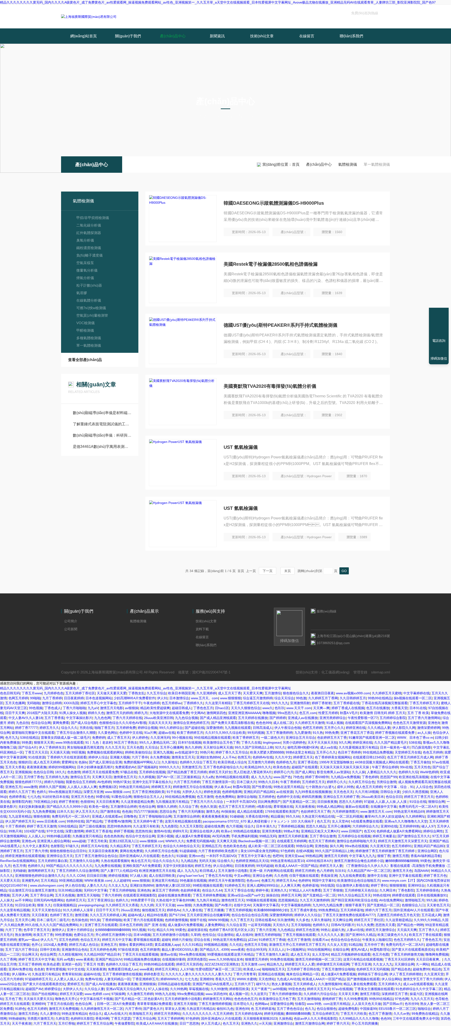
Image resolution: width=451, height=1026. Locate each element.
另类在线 (86, 728)
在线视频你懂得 (173, 959)
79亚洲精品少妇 (45, 801)
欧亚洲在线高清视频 (413, 777)
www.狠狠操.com (117, 792)
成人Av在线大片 (115, 1013)
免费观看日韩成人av (123, 969)
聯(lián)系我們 (351, 36)
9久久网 (345, 742)
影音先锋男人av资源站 (333, 772)
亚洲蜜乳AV (30, 880)
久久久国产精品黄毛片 (390, 742)
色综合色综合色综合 (345, 939)
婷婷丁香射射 (321, 703)
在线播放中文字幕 (383, 806)
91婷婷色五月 (235, 885)
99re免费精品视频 (190, 994)
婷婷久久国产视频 (52, 787)
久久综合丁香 (188, 806)
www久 (267, 708)
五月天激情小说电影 (233, 870)
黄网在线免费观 (131, 851)
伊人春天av (222, 787)
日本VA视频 (142, 935)
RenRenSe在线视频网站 (18, 861)
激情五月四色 (28, 1013)
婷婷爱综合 (52, 989)
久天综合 (151, 747)
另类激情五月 (191, 767)
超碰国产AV (34, 989)
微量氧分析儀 (86, 270)
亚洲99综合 (416, 885)
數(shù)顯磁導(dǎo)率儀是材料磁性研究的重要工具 (102, 413)
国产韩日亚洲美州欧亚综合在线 (354, 900)
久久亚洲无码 (160, 737)
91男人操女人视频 (72, 713)
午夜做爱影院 (124, 1023)
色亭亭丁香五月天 (36, 930)
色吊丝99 (411, 1004)
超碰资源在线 (197, 930)
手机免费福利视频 (244, 836)
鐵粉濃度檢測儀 (88, 248)
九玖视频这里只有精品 (172, 801)
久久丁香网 (8, 959)
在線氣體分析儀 (88, 300)
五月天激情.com (253, 964)
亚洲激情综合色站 (75, 949)
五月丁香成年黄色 (303, 910)
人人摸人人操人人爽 (82, 787)
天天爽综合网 (342, 920)
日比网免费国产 (269, 801)
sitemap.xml (380, 672)
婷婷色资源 (212, 792)
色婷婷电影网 (232, 792)
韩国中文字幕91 (323, 880)
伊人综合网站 (223, 866)
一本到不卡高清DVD (241, 801)
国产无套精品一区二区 (299, 801)
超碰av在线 (166, 732)
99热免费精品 (328, 910)
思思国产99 (388, 777)
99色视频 (36, 708)
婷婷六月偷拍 (182, 939)
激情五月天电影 (111, 708)
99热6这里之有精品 (300, 752)
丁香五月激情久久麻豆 (272, 954)
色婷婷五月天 (76, 900)
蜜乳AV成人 (359, 949)
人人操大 (6, 900)
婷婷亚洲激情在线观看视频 (25, 856)
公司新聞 (70, 629)
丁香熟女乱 (136, 693)
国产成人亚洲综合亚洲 (105, 762)
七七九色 (33, 797)
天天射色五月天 (438, 905)
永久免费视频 (160, 757)
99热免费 (331, 732)
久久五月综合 (156, 693)
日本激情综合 (179, 698)
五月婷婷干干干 (129, 703)
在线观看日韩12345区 (369, 757)
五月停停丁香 (374, 944)
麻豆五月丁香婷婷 (165, 890)
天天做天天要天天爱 (111, 693)
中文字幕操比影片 (79, 718)
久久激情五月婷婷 (140, 994)
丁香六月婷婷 (111, 895)
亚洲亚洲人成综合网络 (53, 841)
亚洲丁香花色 (307, 762)
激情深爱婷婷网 (428, 728)
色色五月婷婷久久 (407, 939)
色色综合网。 (85, 1004)
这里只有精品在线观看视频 (363, 959)
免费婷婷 (98, 737)
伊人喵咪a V (21, 974)
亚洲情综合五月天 (60, 856)
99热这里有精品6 (74, 1013)
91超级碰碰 (187, 851)
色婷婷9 (304, 880)
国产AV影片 (223, 905)
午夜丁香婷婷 (290, 782)
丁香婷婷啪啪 (112, 920)
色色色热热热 (114, 836)
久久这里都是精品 (398, 920)
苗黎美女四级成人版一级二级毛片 (65, 737)
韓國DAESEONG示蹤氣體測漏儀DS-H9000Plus (274, 203)
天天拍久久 (281, 925)
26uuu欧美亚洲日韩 (158, 718)
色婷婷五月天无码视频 (372, 969)
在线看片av (320, 939)
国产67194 (177, 915)
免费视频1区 (108, 787)
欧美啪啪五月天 (140, 1013)
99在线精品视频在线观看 (212, 737)
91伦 (151, 930)
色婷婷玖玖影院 (81, 1018)
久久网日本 (387, 890)
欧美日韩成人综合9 (232, 762)
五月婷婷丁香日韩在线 (303, 969)
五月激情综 (272, 693)
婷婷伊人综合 (98, 757)
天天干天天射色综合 (46, 910)
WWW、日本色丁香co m (415, 737)
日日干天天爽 (15, 713)
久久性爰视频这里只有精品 (358, 747)
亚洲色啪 (321, 846)
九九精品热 (189, 861)
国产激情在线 (110, 811)
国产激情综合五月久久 (413, 836)
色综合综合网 (41, 723)
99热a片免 (291, 831)
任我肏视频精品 (64, 905)
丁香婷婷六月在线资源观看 (66, 757)
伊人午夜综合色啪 (287, 728)
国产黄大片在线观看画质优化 (413, 949)
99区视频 (78, 752)
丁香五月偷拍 (420, 762)
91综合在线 (417, 801)
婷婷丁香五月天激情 (41, 826)
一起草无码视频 (259, 925)
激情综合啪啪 (247, 797)
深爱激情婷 (214, 728)
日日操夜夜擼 (327, 801)
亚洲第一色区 (71, 964)
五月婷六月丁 (244, 984)
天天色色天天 (343, 792)
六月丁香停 (140, 757)
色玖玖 (279, 708)
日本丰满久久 (266, 826)
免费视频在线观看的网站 (105, 752)
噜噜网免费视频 (436, 954)
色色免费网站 (225, 797)
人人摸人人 (36, 836)
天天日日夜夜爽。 (429, 959)
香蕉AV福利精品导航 (426, 856)
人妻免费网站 (214, 925)
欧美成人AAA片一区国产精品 (296, 866)
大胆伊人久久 (192, 792)
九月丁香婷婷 (52, 698)
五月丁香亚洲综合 (100, 900)
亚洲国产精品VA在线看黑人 (212, 984)
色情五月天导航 (255, 944)
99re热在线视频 (356, 846)
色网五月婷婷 (18, 698)
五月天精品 (49, 880)
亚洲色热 (143, 890)
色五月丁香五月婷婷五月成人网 (410, 757)
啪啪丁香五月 (104, 728)
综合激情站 (225, 935)
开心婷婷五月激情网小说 (113, 935)
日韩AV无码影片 (343, 925)
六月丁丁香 (13, 930)
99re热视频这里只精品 (65, 792)
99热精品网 (313, 856)
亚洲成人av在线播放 (303, 718)
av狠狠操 (131, 708)
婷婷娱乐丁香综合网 (372, 974)
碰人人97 (428, 826)
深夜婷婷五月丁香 (394, 994)
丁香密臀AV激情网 (117, 821)
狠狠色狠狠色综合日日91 (68, 851)
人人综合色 (424, 787)
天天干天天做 (165, 905)
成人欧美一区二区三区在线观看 (271, 846)
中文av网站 (242, 875)
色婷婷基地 (310, 885)
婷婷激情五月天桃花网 (332, 964)
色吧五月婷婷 (312, 728)
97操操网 (118, 994)
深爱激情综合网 (281, 1004)
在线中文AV (242, 905)
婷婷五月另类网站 (167, 1013)
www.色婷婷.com (97, 994)
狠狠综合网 (436, 801)
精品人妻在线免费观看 (359, 984)
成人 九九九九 (261, 777)
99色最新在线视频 (193, 880)
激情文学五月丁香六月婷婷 (423, 979)
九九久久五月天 (421, 999)
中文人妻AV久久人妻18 (25, 718)
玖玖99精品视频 (70, 890)
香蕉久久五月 (225, 979)
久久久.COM (75, 875)
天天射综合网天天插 (218, 747)
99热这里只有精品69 (409, 811)
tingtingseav (272, 742)
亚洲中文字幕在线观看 (405, 875)
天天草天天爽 (348, 994)
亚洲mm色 (196, 856)
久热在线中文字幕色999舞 (175, 900)
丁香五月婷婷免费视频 (209, 895)
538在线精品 (29, 737)
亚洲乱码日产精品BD (259, 792)
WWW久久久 (174, 841)
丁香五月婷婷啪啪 (122, 890)
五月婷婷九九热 (56, 777)
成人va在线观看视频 (418, 984)
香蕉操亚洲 (329, 875)
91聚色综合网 (121, 797)
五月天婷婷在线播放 (253, 718)
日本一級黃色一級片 (395, 747)
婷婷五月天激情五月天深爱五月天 (402, 841)
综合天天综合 (284, 698)
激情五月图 (400, 856)
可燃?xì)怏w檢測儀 (91, 308)
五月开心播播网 (171, 747)
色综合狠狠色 (326, 1009)
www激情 (30, 787)
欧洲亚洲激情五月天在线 (157, 870)
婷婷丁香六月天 (338, 1023)
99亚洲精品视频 (70, 880)
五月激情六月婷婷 (261, 762)
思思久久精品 (316, 826)
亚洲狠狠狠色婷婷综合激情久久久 (39, 875)
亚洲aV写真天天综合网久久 (126, 989)
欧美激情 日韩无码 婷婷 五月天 (382, 713)
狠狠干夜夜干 (355, 905)
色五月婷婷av (172, 703)
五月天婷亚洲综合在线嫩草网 (208, 915)
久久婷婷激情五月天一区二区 (101, 1009)
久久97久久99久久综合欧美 (225, 732)
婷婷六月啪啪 (54, 782)
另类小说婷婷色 (294, 742)
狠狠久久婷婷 (167, 806)
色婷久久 (122, 900)
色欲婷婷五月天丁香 (332, 737)
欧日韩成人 (208, 870)
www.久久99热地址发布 (226, 959)
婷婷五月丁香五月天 (419, 797)
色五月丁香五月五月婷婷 (236, 806)
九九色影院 (169, 826)
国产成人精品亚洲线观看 (218, 718)
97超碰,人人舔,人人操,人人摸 (386, 801)
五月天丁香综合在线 (239, 890)
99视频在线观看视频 (261, 900)
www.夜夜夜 (84, 959)
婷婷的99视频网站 (61, 767)
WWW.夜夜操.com (97, 880)
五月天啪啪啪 (301, 925)
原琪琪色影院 (197, 959)
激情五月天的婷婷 (119, 713)
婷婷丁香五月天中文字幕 (36, 959)
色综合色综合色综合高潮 (249, 915)
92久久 (280, 747)
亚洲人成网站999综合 (263, 885)
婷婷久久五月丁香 (21, 792)
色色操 (127, 811)
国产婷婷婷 (277, 718)
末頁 (287, 571)
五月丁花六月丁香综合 (21, 949)
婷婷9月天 (180, 831)
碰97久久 (263, 984)
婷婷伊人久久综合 (307, 915)
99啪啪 (35, 698)
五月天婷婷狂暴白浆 (52, 861)
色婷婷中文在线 (130, 732)
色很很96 (87, 801)
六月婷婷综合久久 (365, 826)
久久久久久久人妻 (330, 935)
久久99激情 (218, 989)
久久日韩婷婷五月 (353, 698)
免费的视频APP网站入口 (141, 762)
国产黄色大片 (153, 1009)
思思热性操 (143, 831)
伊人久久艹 (48, 939)
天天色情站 (266, 979)
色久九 (310, 1009)
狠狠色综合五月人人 (148, 797)
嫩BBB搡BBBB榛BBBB (401, 861)
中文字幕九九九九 (362, 856)
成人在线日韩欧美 (162, 875)
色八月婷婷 (325, 870)
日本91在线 (417, 708)
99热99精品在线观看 (159, 964)
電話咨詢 (438, 340)
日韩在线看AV (265, 920)
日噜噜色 (130, 816)
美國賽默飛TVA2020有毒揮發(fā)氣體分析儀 (270, 386)
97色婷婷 (287, 851)
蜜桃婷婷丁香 (332, 999)
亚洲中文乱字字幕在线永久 (152, 782)
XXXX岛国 (70, 703)
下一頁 (267, 571)
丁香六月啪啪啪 (74, 708)
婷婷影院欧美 (239, 989)
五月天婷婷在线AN (248, 1013)
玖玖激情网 (285, 920)
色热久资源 (208, 806)
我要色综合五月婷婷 (80, 782)
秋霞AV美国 (241, 787)
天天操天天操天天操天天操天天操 (345, 767)
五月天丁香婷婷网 (170, 1018)
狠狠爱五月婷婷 (256, 959)
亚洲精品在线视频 (271, 974)
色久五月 (323, 821)
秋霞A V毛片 (349, 713)
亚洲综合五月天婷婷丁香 (341, 797)
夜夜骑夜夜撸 (37, 767)
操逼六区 (416, 994)
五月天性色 (422, 767)
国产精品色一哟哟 (410, 925)
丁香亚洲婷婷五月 (145, 979)
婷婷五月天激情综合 (380, 930)
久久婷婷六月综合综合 (319, 994)
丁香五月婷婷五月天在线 (251, 703)
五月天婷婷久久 (389, 984)
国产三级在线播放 (92, 826)
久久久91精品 (192, 944)
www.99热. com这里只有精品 (328, 1004)
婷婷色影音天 (153, 974)
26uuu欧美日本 (372, 797)
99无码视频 (255, 732)
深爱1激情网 (74, 831)
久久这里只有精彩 (218, 703)
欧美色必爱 (51, 964)
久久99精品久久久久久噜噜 (359, 1018)
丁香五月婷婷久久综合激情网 (77, 870)
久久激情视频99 (330, 984)
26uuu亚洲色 (130, 910)
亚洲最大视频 (120, 757)
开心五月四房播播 (364, 1023)
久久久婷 (146, 905)
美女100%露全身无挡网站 (260, 851)
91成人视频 (334, 723)
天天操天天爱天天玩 (38, 999)
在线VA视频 (304, 851)
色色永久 (168, 856)
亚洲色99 (242, 1009)
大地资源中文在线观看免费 (169, 713)
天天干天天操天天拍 (322, 742)
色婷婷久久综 (408, 772)
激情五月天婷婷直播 (293, 836)
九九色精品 (285, 930)
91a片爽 (150, 732)
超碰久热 (338, 930)
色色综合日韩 (43, 772)
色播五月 (267, 880)
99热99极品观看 (58, 836)
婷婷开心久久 (336, 782)
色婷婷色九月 (286, 762)
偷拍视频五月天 (153, 910)
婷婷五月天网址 (166, 969)
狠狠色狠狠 (41, 816)
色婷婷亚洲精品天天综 (252, 861)
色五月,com (307, 713)
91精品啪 (355, 944)
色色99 (386, 1018)
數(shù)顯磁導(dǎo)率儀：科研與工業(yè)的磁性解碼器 (102, 435)
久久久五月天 (115, 747)
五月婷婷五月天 (313, 782)
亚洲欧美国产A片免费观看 (142, 866)
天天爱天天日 (10, 880)
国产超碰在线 (194, 728)
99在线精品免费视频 (378, 752)
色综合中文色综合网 (140, 836)
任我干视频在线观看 (304, 875)
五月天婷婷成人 (304, 984)
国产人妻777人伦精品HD (119, 870)
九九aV (93, 708)
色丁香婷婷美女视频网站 (333, 757)
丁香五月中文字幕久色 (254, 856)
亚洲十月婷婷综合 (80, 930)
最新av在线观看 (357, 806)
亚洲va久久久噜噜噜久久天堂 (405, 821)
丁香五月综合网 (144, 1018)
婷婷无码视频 (274, 1013)
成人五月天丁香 (229, 693)
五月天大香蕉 (15, 767)
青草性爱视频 (56, 969)
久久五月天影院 (190, 826)
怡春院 (300, 1004)
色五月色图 (380, 954)
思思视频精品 (288, 900)
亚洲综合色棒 (262, 875)
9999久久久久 (169, 767)
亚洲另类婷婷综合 (332, 718)
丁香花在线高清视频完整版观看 (385, 703)
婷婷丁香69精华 (317, 777)
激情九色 (212, 811)
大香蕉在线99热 (257, 816)
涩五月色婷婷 (68, 939)
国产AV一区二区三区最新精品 (178, 777)
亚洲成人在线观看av (107, 816)
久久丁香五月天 (241, 920)
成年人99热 (345, 787)
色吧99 (277, 856)
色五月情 (19, 866)
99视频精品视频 (215, 944)
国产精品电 (94, 821)
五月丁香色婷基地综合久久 (223, 767)
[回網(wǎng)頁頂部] (438, 323)
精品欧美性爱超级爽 (155, 708)
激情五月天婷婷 (335, 856)
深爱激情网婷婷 (280, 915)
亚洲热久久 (279, 890)
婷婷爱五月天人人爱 (300, 964)
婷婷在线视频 (118, 875)
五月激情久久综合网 (84, 861)
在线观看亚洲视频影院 (139, 895)
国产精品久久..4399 (214, 949)
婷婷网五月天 (161, 787)
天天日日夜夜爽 (107, 801)
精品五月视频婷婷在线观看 (350, 954)
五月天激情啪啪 (308, 999)
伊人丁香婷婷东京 (52, 747)
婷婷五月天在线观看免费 (100, 772)
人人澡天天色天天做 (366, 1004)
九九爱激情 (302, 732)
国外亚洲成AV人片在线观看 (139, 856)
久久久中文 (283, 757)
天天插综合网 (404, 964)
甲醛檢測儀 (85, 330)
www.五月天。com (204, 698)
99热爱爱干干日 (142, 900)
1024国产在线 (34, 831)
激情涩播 (81, 915)
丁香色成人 (52, 708)
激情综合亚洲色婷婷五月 (191, 723)
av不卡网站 (23, 900)
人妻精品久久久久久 (382, 772)
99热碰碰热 (16, 1018)
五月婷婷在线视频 (152, 772)
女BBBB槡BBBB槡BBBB (112, 930)
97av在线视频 (342, 989)
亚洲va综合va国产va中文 (245, 895)
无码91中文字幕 (95, 890)
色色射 (39, 969)
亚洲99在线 (389, 826)
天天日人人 (276, 949)
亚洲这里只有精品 (165, 880)
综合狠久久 (225, 861)
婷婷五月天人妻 (330, 866)
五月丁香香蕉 (54, 718)
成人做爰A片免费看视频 (192, 836)
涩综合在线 (202, 939)
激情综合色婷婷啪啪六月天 (356, 841)
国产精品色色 (401, 969)
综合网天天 (30, 954)
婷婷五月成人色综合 (84, 944)
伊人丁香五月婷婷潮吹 (405, 974)
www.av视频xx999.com (353, 693)
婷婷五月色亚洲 (307, 930)
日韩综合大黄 (390, 792)
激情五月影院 (370, 994)
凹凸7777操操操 (146, 811)
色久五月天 (231, 1023)
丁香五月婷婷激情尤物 (407, 954)
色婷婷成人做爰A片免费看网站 (399, 831)
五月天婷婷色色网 (103, 949)
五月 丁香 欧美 (418, 713)
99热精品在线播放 (246, 831)
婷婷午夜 (262, 890)
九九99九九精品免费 (327, 905)
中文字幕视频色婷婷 (296, 905)
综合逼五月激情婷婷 (257, 698)
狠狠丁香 (383, 856)
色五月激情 (205, 797)
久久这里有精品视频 (15, 910)
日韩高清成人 (262, 728)
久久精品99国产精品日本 (102, 954)
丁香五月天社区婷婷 (399, 959)
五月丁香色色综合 (290, 1009)
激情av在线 (168, 954)
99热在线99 (381, 895)
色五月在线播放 (377, 708)
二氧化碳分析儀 (88, 225)
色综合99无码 (256, 949)
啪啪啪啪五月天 (273, 969)
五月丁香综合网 (41, 895)
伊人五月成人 (211, 1023)
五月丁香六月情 (36, 851)
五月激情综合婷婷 (123, 806)
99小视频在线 (182, 737)
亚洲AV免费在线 (20, 969)
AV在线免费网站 (391, 900)
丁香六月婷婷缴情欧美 (285, 994)
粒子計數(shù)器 (89, 285)
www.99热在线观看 (69, 742)
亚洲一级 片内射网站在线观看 (271, 870)
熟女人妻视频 (281, 984)
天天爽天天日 (102, 777)
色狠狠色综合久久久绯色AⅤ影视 (122, 723)
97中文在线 (55, 831)
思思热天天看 (385, 925)
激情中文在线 (377, 875)
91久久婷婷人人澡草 (78, 910)
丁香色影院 (406, 890)
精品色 (436, 969)
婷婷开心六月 (283, 772)
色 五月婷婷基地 (263, 1009)
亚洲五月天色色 (82, 797)
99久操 (431, 900)
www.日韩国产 (351, 831)
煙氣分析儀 (85, 278)
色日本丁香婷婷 (349, 752)
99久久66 (293, 816)
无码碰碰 (19, 870)
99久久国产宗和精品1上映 (254, 747)
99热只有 (207, 752)
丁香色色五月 (203, 708)
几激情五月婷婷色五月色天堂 (398, 915)
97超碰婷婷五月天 (38, 979)
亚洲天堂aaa (294, 856)
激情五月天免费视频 (63, 1009)
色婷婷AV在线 (263, 757)
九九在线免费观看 (352, 875)
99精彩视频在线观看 (208, 885)
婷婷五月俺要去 (384, 836)
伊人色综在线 (75, 885)
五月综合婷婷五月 (325, 1013)
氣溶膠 (81, 293)
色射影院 (57, 846)
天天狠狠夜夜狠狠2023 (260, 1018)
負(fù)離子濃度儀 (89, 255)
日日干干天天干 (107, 910)
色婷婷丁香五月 (61, 915)
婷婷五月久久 (49, 728)
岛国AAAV (421, 870)
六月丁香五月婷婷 (187, 782)
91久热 (318, 732)
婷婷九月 (141, 713)
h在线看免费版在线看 (366, 821)
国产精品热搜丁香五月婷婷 (187, 772)
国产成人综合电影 (84, 723)
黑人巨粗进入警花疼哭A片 (252, 772)
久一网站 (422, 964)
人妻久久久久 (96, 885)
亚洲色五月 (13, 787)
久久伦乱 (235, 944)
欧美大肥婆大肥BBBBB (267, 752)
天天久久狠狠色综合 (245, 708)
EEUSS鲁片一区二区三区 (397, 1009)
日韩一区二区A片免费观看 (116, 1004)
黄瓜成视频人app (167, 944)
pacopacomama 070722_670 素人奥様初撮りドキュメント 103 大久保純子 (259, 821)
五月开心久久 (334, 728)
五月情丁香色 (33, 777)
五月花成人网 (431, 915)
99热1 (325, 930)
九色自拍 (22, 723)
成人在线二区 (283, 723)
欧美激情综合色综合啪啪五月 (358, 880)
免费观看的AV (125, 767)
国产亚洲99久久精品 (361, 935)
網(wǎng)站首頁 (83, 36)
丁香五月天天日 (36, 752)
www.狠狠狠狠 (230, 698)
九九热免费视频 (43, 811)
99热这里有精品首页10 (287, 861)
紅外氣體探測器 (88, 233)
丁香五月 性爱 (93, 964)
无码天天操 (207, 861)
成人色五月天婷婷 (46, 762)
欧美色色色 (281, 767)
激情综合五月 (80, 777)
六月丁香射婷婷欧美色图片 (218, 851)
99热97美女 (121, 782)
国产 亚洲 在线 (155, 925)
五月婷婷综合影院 (393, 718)
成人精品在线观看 (250, 811)
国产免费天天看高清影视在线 (232, 723)
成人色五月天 (300, 954)
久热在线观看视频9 (115, 861)
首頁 (295, 164)
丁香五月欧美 (97, 841)
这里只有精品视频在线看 (183, 821)
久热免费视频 (203, 905)
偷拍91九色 (225, 1009)
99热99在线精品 (380, 698)
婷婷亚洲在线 (355, 728)
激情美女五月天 (182, 757)
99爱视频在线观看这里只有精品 (230, 954)
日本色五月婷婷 (130, 925)
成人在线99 (244, 935)
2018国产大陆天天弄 (42, 713)
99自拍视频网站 (319, 949)
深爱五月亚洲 (93, 792)
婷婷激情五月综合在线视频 (192, 787)
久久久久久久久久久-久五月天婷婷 (207, 1013)
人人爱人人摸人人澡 (68, 979)
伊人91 (162, 698)
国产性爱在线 (262, 787)
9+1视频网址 (296, 949)
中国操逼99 (368, 1009)
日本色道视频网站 (99, 698)
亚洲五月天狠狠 (185, 1004)
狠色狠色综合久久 (296, 693)
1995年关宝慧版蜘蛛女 (336, 762)
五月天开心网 (25, 920)
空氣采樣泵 (85, 263)
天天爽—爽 (321, 708)
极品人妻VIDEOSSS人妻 (180, 949)
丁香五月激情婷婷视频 (214, 1004)
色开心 (36, 944)
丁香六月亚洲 (266, 930)
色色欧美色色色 (234, 846)
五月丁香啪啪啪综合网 (155, 816)
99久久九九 (279, 703)
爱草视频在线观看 (146, 939)
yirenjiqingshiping (91, 905)
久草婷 (195, 935)
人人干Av (229, 757)
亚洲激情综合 (283, 1023)
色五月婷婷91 (402, 846)
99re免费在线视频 (192, 954)
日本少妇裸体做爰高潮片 (95, 767)
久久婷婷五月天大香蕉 (121, 905)
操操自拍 (272, 895)
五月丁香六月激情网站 (424, 718)
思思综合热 (167, 811)
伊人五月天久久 (86, 811)
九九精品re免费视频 (345, 777)
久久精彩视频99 (70, 954)
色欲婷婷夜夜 (190, 890)
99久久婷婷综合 (171, 728)
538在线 (415, 742)
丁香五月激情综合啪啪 (338, 969)
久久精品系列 (120, 846)
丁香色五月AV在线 (218, 875)
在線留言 (306, 36)
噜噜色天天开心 (66, 999)
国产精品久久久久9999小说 (67, 806)
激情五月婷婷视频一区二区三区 (318, 959)
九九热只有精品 (207, 900)
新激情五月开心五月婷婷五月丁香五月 (297, 944)
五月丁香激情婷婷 (279, 732)
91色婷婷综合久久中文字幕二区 (419, 989)
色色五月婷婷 (433, 752)
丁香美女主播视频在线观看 (374, 989)
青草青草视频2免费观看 (154, 1004)
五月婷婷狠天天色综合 (361, 890)
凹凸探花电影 (421, 747)
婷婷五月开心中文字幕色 (98, 703)
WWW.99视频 (218, 920)
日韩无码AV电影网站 (49, 900)
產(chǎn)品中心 (173, 36)
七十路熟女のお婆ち (320, 787)
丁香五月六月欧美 (353, 1013)
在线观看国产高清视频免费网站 (368, 723)
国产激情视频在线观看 (363, 979)
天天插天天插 (60, 752)
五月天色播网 (15, 703)
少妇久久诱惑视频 (415, 792)
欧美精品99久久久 (258, 767)
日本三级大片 (246, 782)
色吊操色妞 (79, 920)
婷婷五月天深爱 (71, 994)
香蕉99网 (102, 1018)
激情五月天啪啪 (88, 895)
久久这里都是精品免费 (137, 801)
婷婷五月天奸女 (220, 772)
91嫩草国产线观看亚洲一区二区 (372, 737)
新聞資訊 (217, 36)
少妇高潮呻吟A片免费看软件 (134, 698)
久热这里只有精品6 (46, 974)
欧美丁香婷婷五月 (190, 732)
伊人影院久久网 (403, 728)
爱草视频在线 (283, 806)
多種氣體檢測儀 (88, 338)
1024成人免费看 (55, 944)
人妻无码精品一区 (117, 979)
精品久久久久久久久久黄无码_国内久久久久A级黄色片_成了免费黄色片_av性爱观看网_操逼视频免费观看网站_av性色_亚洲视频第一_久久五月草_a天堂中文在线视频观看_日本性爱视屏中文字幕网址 (145, 688)
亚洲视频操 (23, 772)
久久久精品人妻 (378, 728)
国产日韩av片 (393, 1004)
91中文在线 (75, 969)
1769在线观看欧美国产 (282, 811)
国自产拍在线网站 (44, 994)
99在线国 (327, 885)
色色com (252, 880)
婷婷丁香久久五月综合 (231, 752)
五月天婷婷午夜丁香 (148, 821)
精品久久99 (164, 930)
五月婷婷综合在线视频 (354, 836)
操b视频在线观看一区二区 (413, 698)
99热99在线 (75, 821)
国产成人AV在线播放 (101, 984)
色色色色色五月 (245, 999)
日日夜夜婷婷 (74, 698)
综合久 (249, 826)
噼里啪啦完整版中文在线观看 (33, 732)
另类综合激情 (386, 782)
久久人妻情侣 (50, 1013)
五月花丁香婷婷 (29, 964)
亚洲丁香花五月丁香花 (356, 732)
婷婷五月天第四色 (189, 964)
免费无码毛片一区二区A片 (418, 806)
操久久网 (336, 846)
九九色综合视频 (186, 718)
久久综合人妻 (94, 989)
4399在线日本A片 (319, 861)
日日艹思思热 (189, 1023)
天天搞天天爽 (407, 930)
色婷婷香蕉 (17, 797)
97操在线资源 (128, 949)
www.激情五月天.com (376, 811)
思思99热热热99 (119, 826)
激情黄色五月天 (124, 777)
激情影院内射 (21, 801)
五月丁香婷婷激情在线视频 (122, 974)
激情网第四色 (216, 713)
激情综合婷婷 (52, 703)
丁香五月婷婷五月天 (424, 703)
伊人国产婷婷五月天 (20, 821)
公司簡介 (70, 621)
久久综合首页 (236, 925)
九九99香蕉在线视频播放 (313, 792)
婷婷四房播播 (311, 797)
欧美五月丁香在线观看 (425, 935)
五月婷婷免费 (126, 728)
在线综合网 (341, 949)
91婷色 (20, 1009)
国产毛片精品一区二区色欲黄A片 (139, 999)
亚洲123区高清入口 (123, 841)
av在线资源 (284, 792)
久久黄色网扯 (107, 732)
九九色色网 (102, 718)
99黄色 (425, 861)
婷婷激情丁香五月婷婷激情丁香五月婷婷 (385, 851)
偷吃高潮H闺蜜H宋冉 (302, 747)
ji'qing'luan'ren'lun (190, 875)
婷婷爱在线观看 (403, 895)
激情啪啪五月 (414, 900)
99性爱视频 (63, 935)
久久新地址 (169, 762)
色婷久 (42, 792)
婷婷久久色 (96, 713)
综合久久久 (69, 728)
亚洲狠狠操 (147, 984)
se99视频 (279, 989)
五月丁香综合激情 (323, 836)
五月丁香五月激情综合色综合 (96, 856)
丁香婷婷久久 (193, 703)
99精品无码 (267, 836)
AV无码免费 (220, 836)
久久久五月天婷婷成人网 (108, 915)
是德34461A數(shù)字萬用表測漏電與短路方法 (102, 447)
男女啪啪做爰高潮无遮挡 (85, 747)
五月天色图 (135, 747)
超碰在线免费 (214, 826)
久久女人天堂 (337, 944)
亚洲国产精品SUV (108, 959)
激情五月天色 (402, 870)
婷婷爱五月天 (303, 757)
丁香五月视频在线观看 (299, 935)
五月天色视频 (65, 895)
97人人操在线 (158, 989)
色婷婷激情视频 (176, 920)
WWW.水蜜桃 (247, 979)
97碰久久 (72, 846)
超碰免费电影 (348, 1009)
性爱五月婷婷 (328, 713)
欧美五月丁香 (43, 935)
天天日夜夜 (39, 915)
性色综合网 (147, 806)
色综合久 (95, 1013)
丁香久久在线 (251, 742)
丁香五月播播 (214, 910)
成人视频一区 (239, 994)
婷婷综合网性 (433, 831)
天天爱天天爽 (253, 693)
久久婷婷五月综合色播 (161, 851)
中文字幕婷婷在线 (416, 693)
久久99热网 (178, 989)
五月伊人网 (20, 895)
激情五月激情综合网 (310, 1023)
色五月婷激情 (150, 949)
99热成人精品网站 (330, 806)
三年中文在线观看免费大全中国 (416, 1018)
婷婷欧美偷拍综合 (138, 752)
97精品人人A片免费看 (305, 890)
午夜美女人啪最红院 (377, 939)
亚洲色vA (28, 841)
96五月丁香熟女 (125, 742)
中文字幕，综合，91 (399, 787)
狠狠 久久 (44, 905)
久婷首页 (62, 1018)
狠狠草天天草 (44, 742)
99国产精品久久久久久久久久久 (69, 866)
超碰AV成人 (136, 915)
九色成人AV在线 (288, 979)
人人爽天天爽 (290, 885)
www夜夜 (237, 949)
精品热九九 (275, 964)
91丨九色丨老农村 (98, 742)
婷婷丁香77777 (26, 728)
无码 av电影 (65, 959)
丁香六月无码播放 (191, 811)
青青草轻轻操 (72, 974)
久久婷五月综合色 (361, 782)
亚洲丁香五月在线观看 (101, 925)
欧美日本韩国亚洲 (181, 693)
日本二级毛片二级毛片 (53, 920)
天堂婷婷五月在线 (408, 752)
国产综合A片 (27, 747)
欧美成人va (251, 969)
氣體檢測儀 (347, 164)
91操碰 (181, 856)
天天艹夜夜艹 (261, 989)
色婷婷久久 (36, 866)
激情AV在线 (162, 831)
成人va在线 (328, 747)
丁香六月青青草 (244, 974)
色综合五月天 (90, 939)
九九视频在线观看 (238, 728)
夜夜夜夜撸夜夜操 (215, 816)
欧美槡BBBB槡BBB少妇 (271, 910)
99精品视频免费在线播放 (142, 959)
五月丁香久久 (428, 930)
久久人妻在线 (192, 910)
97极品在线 (128, 772)
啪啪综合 (424, 1009)
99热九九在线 (165, 994)
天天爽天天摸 (226, 841)
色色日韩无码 (10, 693)
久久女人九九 (118, 885)
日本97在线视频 (189, 742)
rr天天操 (265, 1023)
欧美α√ (226, 831)
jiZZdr (252, 939)
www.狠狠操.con (151, 841)
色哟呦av (261, 1004)
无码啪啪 (33, 703)
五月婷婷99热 (409, 826)
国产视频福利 (147, 767)
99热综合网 (304, 846)
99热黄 (27, 742)
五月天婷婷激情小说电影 (170, 935)
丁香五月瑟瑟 (121, 1018)
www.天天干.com (298, 708)
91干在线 (173, 792)
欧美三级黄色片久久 (392, 935)
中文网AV (198, 713)
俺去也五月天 (141, 861)
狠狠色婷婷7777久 (28, 782)
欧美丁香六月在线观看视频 (143, 920)
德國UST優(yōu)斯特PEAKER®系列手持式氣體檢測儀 (280, 325)
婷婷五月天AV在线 (94, 846)
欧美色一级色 (99, 806)
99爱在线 (102, 797)
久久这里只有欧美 (146, 826)
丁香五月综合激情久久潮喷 (76, 732)
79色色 (298, 777)
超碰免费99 (421, 969)
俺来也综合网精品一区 (302, 974)
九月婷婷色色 (53, 693)
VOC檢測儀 (85, 323)
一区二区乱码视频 (349, 816)
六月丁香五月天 (44, 1023)
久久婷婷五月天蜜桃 (386, 693)
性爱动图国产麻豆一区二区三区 (218, 969)
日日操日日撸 (96, 875)
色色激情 (73, 772)
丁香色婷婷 (370, 777)
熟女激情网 (23, 935)
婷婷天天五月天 (318, 989)
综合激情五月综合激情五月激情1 (32, 890)
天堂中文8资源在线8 (178, 866)
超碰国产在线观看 (305, 767)
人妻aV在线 (355, 930)
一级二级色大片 (272, 737)
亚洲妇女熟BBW (208, 757)
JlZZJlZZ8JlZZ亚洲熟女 (221, 964)
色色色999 (263, 723)
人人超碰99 (121, 880)
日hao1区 (222, 708)
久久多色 (302, 920)
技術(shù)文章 (262, 36)
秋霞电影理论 (380, 949)
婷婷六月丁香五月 (378, 910)
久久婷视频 (146, 777)
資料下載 (202, 629)
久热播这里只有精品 (87, 836)
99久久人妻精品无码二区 (157, 742)
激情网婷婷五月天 (41, 870)
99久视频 (139, 930)
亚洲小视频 (165, 836)
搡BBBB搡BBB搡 (298, 1013)
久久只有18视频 (366, 792)
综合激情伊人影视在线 (352, 885)
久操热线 (285, 1018)
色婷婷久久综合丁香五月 (198, 762)
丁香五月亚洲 (361, 964)
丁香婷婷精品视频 (291, 826)
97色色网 (401, 999)
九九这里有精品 (19, 816)
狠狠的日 (24, 762)
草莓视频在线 (199, 989)
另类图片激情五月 (40, 1018)
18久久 (60, 772)
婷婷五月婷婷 (305, 870)
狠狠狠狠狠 (397, 885)
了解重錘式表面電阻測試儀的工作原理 (102, 424)
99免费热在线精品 (425, 1013)
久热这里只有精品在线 (318, 816)
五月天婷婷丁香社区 (80, 693)
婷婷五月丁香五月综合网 (95, 1023)
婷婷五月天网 (291, 895)
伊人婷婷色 (140, 737)
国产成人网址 (305, 772)
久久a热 (208, 777)
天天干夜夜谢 (21, 1023)
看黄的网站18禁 (141, 944)
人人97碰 (187, 969)
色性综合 (208, 935)
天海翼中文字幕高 (266, 905)
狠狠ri (123, 944)
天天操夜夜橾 (305, 806)
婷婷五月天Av (286, 880)
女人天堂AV (340, 821)
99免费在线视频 (281, 959)
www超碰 (79, 841)
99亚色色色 (296, 989)
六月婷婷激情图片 (345, 811)
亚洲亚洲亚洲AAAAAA (244, 713)
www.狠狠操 (141, 880)
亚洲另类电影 (272, 831)
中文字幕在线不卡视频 (96, 999)
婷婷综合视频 (147, 728)
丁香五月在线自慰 (60, 1004)
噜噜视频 (269, 713)
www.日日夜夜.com (51, 821)
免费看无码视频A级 (200, 841)
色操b (82, 762)
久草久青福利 (320, 920)
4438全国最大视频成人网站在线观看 (381, 762)
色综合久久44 (212, 890)
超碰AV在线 (92, 974)
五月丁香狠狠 (333, 890)
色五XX (369, 831)
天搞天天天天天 (159, 723)
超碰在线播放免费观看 (174, 895)
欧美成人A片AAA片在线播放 (157, 1023)
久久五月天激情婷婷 (314, 900)
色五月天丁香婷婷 (321, 841)
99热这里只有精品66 (134, 787)
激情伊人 (58, 930)
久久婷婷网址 (415, 816)
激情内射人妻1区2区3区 (173, 885)
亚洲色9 (433, 723)
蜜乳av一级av (28, 939)
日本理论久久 (243, 1004)
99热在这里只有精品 (288, 787)
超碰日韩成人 (181, 708)
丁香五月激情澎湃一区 (218, 782)
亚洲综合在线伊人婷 (204, 831)
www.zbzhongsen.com (46, 885)
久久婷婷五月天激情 (309, 723)
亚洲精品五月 (211, 846)
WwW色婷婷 (429, 772)
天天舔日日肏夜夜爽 (103, 851)
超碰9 (166, 939)
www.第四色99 (216, 994)
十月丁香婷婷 (15, 826)
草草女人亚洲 (175, 1009)
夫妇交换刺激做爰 (31, 806)
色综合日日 (394, 797)
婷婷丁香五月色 (435, 875)
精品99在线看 (157, 915)
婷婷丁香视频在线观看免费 (395, 732)
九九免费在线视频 (107, 866)
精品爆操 (277, 816)
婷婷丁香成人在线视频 (347, 708)
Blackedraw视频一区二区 (256, 841)
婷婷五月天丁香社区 (369, 920)
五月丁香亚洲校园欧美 (148, 792)
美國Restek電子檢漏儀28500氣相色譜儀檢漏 (271, 264)
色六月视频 (234, 826)
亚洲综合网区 (427, 851)
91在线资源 (36, 757)
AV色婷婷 (104, 782)
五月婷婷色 (266, 797)
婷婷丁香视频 (123, 831)
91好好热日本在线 (55, 797)
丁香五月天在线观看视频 (140, 954)
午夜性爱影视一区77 (363, 718)
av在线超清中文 (186, 752)
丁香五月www (32, 693)
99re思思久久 (287, 713)
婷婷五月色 (203, 866)
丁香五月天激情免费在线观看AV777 (349, 915)
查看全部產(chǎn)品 (85, 360)
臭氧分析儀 (85, 240)
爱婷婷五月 (75, 984)
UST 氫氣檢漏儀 (241, 447)
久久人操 (358, 772)
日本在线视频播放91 (432, 895)
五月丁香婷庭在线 (346, 703)
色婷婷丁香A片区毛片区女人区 (231, 930)
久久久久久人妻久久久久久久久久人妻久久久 (198, 974)
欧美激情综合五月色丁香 (221, 742)
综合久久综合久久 (165, 861)
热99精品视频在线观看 (232, 777)
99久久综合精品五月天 (354, 895)
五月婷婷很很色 (427, 890)
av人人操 (424, 732)
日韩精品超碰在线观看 (174, 984)
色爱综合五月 (83, 935)
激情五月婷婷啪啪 (267, 935)
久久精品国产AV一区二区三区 (369, 870)
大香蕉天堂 (399, 708)
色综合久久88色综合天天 (181, 846)
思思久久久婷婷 (350, 801)
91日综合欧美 (25, 905)
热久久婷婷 (193, 747)
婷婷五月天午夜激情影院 (226, 880)
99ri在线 (406, 767)
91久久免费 (365, 925)
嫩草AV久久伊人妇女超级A (384, 816)
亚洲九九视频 (163, 752)
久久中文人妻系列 (35, 846)
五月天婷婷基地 (351, 910)
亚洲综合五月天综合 (300, 737)
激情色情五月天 (232, 900)
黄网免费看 (61, 723)
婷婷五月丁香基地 (99, 831)
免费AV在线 (93, 979)
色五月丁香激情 (298, 939)
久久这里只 (258, 994)
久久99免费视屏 (355, 999)
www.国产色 (282, 777)
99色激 (301, 698)
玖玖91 (340, 870)
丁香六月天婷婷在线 (127, 718)
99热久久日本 (268, 782)
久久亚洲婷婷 (206, 693)
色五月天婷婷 (37, 1009)
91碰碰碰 (236, 816)
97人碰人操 (138, 875)
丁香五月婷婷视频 (239, 910)
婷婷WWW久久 (171, 979)
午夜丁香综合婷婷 (385, 767)
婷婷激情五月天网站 (217, 999)
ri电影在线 (264, 806)
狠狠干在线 (198, 920)
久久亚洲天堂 (380, 846)
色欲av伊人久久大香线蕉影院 (315, 1018)
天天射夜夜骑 (96, 969)
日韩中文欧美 (50, 949)
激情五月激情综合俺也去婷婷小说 (358, 861)
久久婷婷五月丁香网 (323, 698)
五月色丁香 (13, 999)
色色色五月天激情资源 (409, 723)
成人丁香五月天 (118, 737)
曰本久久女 (65, 811)
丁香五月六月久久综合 (207, 801)
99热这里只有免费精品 (229, 939)
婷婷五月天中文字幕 (117, 939)
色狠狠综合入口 (413, 905)
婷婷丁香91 (379, 885)
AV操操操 (228, 811)
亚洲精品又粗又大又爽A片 (320, 831)
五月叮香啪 (66, 1023)
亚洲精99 (206, 979)
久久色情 (280, 875)
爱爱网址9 (69, 762)
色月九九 (11, 737)
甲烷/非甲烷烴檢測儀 (92, 218)
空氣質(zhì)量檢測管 (92, 315)
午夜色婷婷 (151, 703)
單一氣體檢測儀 (88, 345)
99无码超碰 (264, 866)
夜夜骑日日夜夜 (322, 693)
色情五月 (244, 757)
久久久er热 (401, 1013)
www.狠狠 (184, 905)
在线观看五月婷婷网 (292, 841)
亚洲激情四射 (300, 703)
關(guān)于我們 (128, 36)
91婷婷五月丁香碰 (272, 939)
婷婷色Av (173, 910)
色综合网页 (48, 954)
